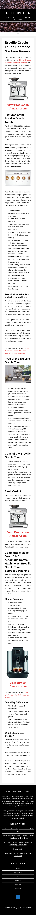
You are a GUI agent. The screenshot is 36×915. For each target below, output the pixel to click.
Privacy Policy (18, 884)
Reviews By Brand (18, 872)
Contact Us (18, 880)
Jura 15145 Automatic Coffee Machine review (17, 695)
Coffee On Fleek (18, 13)
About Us (18, 876)
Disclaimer (18, 888)
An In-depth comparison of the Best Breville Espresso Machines (17, 351)
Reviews (18, 868)
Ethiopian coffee (18, 849)
